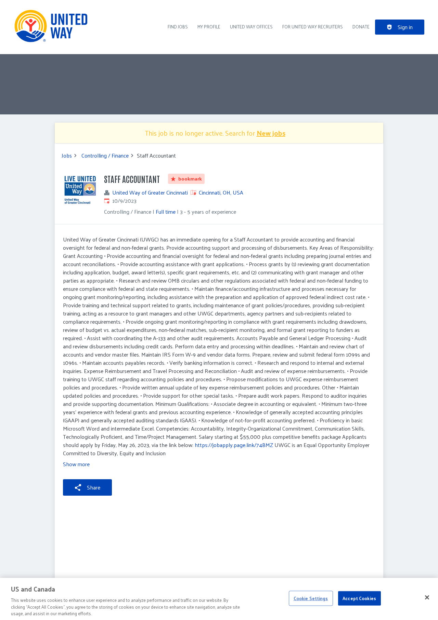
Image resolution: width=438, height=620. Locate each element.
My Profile (208, 26)
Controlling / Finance (105, 155)
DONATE (361, 26)
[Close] (427, 597)
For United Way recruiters (312, 26)
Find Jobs (178, 26)
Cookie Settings (311, 598)
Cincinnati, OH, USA (221, 192)
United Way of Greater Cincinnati (150, 192)
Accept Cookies (359, 598)
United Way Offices (251, 26)
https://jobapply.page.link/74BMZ (234, 445)
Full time (166, 211)
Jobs (67, 155)
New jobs (271, 133)
